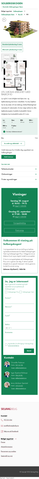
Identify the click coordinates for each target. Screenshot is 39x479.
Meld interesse (8, 157)
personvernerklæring (13, 346)
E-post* (7, 315)
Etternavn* (8, 307)
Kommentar (9, 332)
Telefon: (17, 365)
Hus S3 (20, 14)
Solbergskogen (18, 11)
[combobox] (8, 328)
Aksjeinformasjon (6, 447)
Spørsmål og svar (7, 456)
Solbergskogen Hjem (7, 14)
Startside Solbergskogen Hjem (13, 7)
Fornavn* (8, 298)
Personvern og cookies (8, 451)
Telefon (7, 324)
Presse (3, 442)
